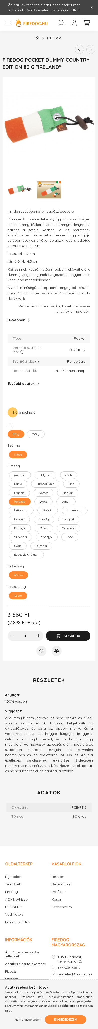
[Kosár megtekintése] (87, 23)
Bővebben (16, 320)
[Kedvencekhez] (41, 651)
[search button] (62, 23)
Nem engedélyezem (28, 1019)
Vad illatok (14, 914)
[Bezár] (91, 7)
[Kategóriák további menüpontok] (8, 23)
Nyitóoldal (13, 877)
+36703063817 (69, 968)
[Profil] (74, 23)
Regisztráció (62, 884)
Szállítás (12, 979)
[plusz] (38, 636)
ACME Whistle (16, 899)
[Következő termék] (90, 49)
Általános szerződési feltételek (22, 954)
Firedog (54, 38)
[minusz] (12, 636)
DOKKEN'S (13, 907)
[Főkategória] (38, 38)
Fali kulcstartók (17, 922)
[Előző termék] (79, 49)
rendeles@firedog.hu (75, 974)
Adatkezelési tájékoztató (25, 964)
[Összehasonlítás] (57, 651)
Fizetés (11, 971)
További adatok (21, 383)
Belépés (58, 877)
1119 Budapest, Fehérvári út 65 (70, 959)
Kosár (56, 899)
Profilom (59, 892)
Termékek (13, 884)
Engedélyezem (65, 1019)
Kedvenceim (62, 907)
